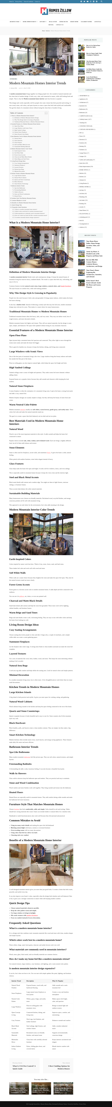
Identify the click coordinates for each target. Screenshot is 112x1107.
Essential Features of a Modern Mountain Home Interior (25, 124)
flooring (81, 146)
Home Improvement (29, 21)
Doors (81, 136)
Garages (81, 156)
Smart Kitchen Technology (21, 183)
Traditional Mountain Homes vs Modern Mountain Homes (29, 121)
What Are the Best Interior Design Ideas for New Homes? (63, 1090)
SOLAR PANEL (83, 213)
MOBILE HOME (84, 186)
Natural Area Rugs (19, 169)
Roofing (81, 203)
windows (81, 227)
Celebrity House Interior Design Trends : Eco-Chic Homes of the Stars (41, 1090)
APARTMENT (83, 95)
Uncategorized (83, 224)
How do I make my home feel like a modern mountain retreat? (31, 215)
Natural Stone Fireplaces (21, 132)
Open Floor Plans (19, 126)
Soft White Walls (19, 153)
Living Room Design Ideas (18, 161)
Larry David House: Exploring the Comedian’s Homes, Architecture (93, 78)
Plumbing (81, 197)
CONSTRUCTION (84, 126)
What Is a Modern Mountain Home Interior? (22, 115)
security (81, 207)
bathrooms (27, 757)
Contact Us (37, 1)
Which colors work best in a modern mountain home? (29, 211)
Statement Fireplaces (20, 165)
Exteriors (81, 143)
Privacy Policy (18, 1)
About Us (11, 1)
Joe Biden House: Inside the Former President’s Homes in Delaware (94, 70)
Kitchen (42, 21)
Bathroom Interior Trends (18, 186)
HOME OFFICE (83, 170)
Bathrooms (82, 109)
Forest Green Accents (20, 155)
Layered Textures (19, 167)
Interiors (13, 79)
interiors (22, 409)
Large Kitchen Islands (20, 175)
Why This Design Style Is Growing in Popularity (27, 119)
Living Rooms (83, 183)
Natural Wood (18, 138)
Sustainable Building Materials (22, 146)
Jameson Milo (14, 88)
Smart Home (74, 21)
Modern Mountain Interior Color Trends (21, 149)
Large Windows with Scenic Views (23, 128)
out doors (81, 193)
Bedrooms (82, 112)
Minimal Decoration (20, 171)
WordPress (75, 1104)
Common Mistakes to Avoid (18, 200)
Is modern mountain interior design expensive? (27, 217)
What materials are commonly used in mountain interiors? (30, 213)
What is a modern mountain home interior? (26, 209)
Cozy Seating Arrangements (22, 163)
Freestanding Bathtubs (20, 190)
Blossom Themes (63, 1104)
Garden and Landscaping (85, 159)
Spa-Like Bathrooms (20, 188)
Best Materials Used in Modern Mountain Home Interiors (26, 136)
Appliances (82, 99)
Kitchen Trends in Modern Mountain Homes (22, 173)
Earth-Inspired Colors (20, 150)
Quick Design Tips (17, 205)
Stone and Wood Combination (22, 194)
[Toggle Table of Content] (45, 113)
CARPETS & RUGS (85, 116)
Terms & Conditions (28, 1)
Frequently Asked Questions (19, 207)
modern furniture (32, 915)
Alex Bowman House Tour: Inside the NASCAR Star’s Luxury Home (94, 63)
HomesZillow (37, 1104)
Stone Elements (18, 140)
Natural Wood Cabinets (20, 177)
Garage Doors (83, 153)
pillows (21, 596)
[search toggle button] (101, 1)
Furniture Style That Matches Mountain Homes (23, 198)
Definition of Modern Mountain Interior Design (27, 117)
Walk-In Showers (19, 192)
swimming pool (83, 217)
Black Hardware (19, 181)
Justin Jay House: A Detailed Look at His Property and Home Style (94, 254)
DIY (80, 132)
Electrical (81, 139)
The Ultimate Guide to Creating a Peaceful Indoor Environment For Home (19, 1090)
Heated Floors (18, 196)
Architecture (14, 21)
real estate (53, 21)
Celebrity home (86, 21)
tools (80, 220)
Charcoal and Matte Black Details (23, 157)
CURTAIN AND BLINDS (86, 129)
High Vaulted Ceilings (20, 130)
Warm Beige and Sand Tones (22, 159)
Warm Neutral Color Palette (22, 134)
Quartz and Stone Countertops (22, 179)
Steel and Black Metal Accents (22, 144)
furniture (16, 809)
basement (81, 106)
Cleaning (81, 122)
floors (49, 452)
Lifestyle (97, 21)
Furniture (81, 149)
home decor (64, 21)
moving (51, 24)
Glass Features (18, 142)
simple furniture (66, 286)
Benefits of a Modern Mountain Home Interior (24, 203)
